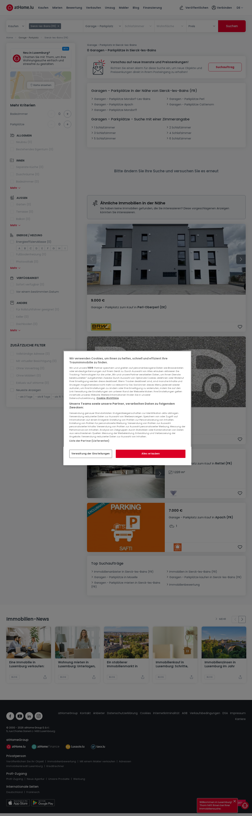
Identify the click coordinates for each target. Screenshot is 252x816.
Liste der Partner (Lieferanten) (89, 440)
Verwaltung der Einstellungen (90, 453)
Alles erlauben (151, 453)
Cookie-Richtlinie (107, 398)
